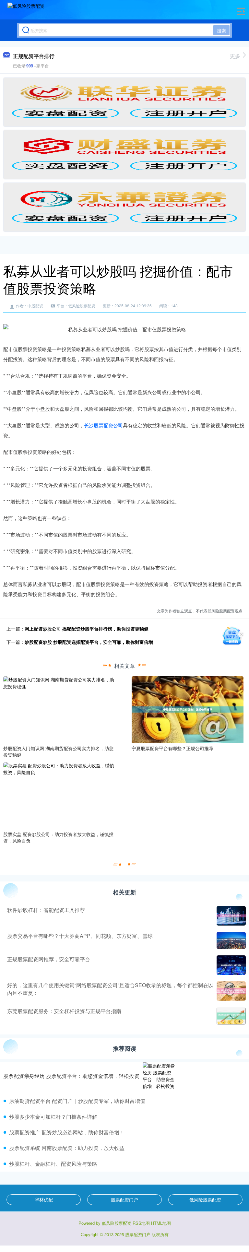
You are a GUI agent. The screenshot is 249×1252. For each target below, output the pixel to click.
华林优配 (44, 1199)
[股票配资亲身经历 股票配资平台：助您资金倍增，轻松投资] (159, 1076)
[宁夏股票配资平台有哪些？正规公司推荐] (187, 709)
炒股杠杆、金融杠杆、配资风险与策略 (53, 1163)
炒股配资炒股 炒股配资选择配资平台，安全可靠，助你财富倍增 (89, 642)
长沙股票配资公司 (103, 425)
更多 (235, 56)
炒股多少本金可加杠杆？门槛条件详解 (53, 1116)
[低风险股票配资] (25, 11)
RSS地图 (141, 1223)
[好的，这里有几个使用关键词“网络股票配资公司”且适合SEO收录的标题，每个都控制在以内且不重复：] (230, 991)
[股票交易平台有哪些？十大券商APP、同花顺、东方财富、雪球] (230, 940)
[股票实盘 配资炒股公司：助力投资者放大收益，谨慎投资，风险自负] (59, 795)
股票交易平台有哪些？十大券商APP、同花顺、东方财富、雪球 (80, 935)
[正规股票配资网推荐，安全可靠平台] (230, 965)
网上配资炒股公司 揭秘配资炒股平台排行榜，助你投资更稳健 (86, 628)
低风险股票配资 (205, 1199)
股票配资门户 (124, 1199)
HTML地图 (161, 1223)
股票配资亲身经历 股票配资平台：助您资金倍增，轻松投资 (71, 1076)
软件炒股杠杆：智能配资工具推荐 (46, 910)
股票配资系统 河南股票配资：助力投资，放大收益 (66, 1148)
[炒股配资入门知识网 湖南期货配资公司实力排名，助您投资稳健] (59, 709)
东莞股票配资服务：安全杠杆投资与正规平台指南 (64, 1011)
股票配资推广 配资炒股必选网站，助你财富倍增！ (66, 1132)
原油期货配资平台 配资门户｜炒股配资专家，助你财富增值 (77, 1100)
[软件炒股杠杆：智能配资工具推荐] (230, 916)
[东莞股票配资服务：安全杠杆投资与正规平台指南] (230, 1016)
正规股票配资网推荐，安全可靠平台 (48, 959)
